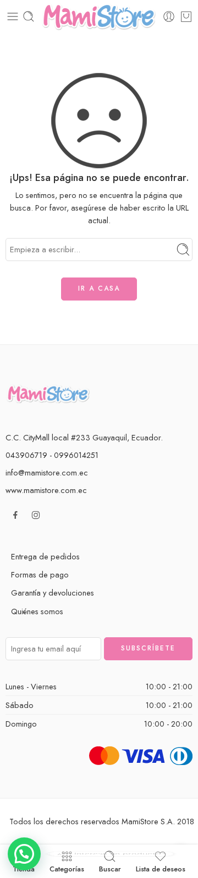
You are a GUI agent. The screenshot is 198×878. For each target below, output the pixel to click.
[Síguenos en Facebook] (15, 515)
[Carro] (186, 16)
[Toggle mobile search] (29, 16)
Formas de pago (40, 574)
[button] (24, 853)
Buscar (110, 868)
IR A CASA (99, 288)
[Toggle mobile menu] (13, 16)
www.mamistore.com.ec (46, 490)
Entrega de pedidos (45, 556)
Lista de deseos (160, 868)
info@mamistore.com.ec (47, 472)
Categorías (67, 868)
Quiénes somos (37, 611)
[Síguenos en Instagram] (36, 515)
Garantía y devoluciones (52, 592)
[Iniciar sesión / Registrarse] (168, 16)
